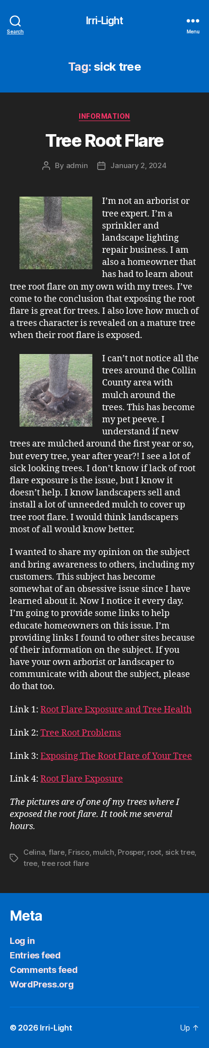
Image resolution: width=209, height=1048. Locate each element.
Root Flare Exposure (81, 779)
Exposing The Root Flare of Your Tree (116, 756)
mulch (103, 852)
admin (77, 165)
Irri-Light (104, 20)
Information (104, 116)
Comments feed (44, 970)
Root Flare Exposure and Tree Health (116, 709)
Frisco (78, 852)
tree (30, 863)
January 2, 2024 (138, 165)
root (154, 852)
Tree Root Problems (80, 733)
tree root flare (65, 863)
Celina (34, 852)
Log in (22, 941)
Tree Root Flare (104, 140)
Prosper (130, 852)
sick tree (180, 852)
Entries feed (35, 955)
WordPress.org (42, 984)
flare (57, 852)
